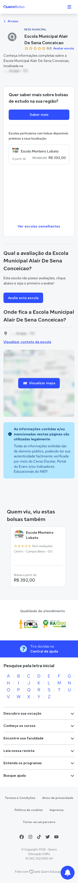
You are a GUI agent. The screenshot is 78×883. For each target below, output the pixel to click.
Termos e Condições (20, 798)
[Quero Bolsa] (22, 6)
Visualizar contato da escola (27, 342)
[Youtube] (56, 836)
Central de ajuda (44, 651)
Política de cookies (29, 810)
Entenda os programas (22, 763)
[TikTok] (39, 836)
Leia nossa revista (18, 750)
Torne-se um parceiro (39, 822)
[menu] (69, 7)
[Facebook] (21, 836)
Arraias (12, 21)
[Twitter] (47, 836)
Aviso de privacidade (57, 798)
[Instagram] (30, 836)
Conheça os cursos (19, 725)
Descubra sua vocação (22, 713)
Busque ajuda (14, 775)
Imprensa (56, 810)
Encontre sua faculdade (23, 738)
